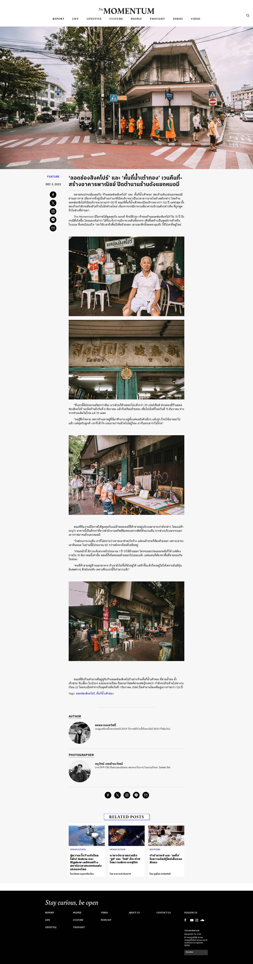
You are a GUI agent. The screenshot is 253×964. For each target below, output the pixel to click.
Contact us (164, 912)
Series (178, 18)
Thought (157, 18)
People (136, 18)
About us (134, 912)
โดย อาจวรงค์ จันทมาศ (120, 874)
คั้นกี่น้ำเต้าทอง (105, 693)
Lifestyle (94, 18)
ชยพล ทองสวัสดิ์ (105, 725)
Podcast (106, 920)
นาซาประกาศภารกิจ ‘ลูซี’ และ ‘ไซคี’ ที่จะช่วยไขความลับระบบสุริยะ (125, 859)
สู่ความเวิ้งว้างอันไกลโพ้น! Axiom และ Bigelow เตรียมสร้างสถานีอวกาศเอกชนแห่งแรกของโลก (86, 862)
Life (75, 18)
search (248, 15)
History (155, 849)
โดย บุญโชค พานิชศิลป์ (160, 874)
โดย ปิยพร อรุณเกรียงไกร (82, 874)
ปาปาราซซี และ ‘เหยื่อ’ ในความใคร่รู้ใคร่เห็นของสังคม (166, 859)
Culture (116, 18)
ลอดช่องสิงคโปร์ (85, 693)
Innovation (78, 849)
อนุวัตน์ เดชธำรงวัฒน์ (109, 763)
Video (195, 18)
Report (58, 18)
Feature (53, 177)
